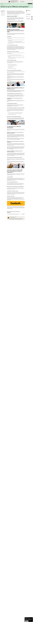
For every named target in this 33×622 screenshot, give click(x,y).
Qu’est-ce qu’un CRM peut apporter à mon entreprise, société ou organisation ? (14, 90)
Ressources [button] (6, 3)
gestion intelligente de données (10, 76)
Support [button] (9, 3)
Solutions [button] (4, 3)
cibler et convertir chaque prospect (19, 41)
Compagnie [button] (8, 3)
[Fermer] (32, 617)
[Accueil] (2, 3)
